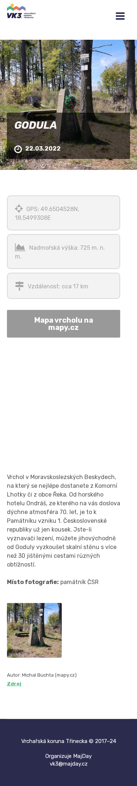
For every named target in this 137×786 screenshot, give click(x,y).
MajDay (82, 756)
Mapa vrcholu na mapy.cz (63, 324)
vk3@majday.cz (69, 763)
